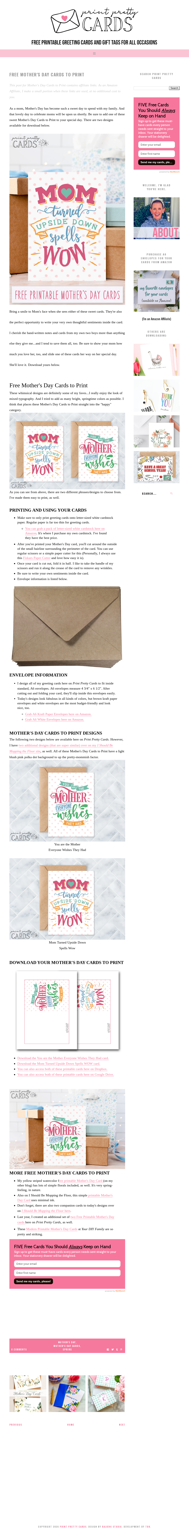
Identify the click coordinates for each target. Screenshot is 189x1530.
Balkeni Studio (112, 1526)
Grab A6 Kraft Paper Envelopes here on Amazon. (58, 714)
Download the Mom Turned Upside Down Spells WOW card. (58, 1063)
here (46, 1211)
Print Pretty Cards (73, 1526)
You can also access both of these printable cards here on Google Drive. (65, 1074)
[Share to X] (112, 1349)
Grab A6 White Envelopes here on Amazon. (54, 719)
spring (67, 1349)
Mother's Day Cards (67, 1345)
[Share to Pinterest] (121, 1349)
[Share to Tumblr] (117, 1349)
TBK (147, 1526)
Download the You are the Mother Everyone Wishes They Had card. (63, 1058)
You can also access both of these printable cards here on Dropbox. (62, 1069)
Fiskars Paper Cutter (36, 558)
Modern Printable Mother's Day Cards (51, 1229)
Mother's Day (67, 1342)
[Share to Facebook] (108, 1349)
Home (70, 1424)
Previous (15, 1424)
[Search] (171, 493)
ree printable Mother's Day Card (81, 1181)
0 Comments (19, 1349)
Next (122, 1424)
